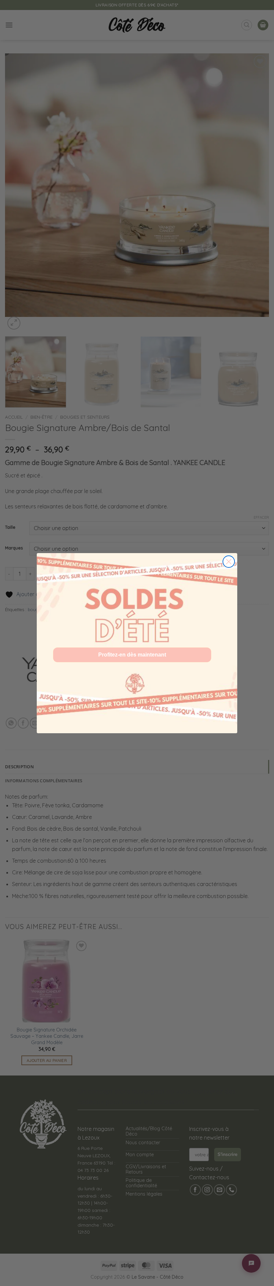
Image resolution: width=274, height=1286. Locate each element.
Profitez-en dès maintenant (132, 655)
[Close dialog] (229, 561)
